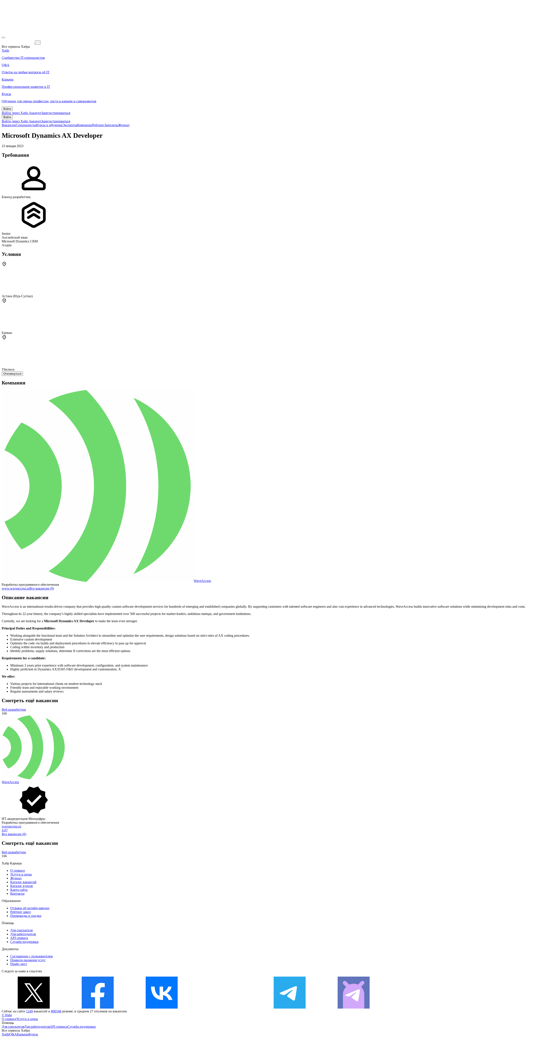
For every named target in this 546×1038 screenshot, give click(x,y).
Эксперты (69, 125)
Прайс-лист (18, 964)
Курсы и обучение (49, 125)
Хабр (5, 1034)
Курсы (33, 1034)
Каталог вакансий (23, 882)
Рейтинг (98, 125)
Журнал (123, 125)
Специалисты (26, 125)
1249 (29, 1011)
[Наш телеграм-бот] (354, 1007)
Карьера (23, 1034)
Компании (84, 125)
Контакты (17, 893)
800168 (56, 1011)
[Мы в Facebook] (98, 1007)
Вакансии (9, 125)
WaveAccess (202, 581)
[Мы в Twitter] (34, 1007)
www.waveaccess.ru (15, 588)
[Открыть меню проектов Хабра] (3, 37)
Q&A (13, 1034)
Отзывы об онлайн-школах (29, 908)
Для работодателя (23, 934)
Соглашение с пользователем (31, 956)
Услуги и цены (21, 874)
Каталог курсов (21, 886)
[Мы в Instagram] (226, 1007)
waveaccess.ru (11, 826)
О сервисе (17, 870)
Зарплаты (111, 125)
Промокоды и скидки (25, 916)
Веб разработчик (14, 709)
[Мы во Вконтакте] (162, 1007)
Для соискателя (21, 930)
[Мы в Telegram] (290, 1007)
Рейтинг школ (20, 912)
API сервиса (19, 938)
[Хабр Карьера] (18, 42)
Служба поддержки (24, 942)
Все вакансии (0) (41, 588)
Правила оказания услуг (28, 960)
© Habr (7, 1015)
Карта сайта (19, 890)
